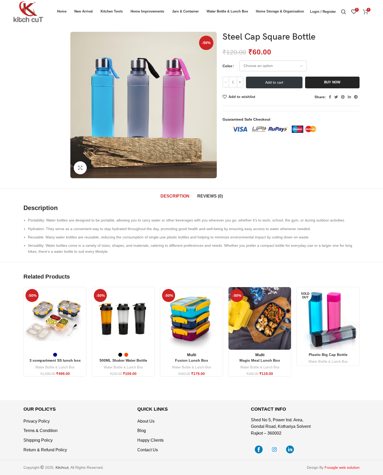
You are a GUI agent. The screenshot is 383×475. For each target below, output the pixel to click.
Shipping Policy (38, 440)
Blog (141, 430)
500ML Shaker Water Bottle (123, 360)
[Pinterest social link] (342, 97)
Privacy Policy (36, 421)
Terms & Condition (40, 430)
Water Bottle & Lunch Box (55, 367)
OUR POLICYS (39, 409)
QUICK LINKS (152, 409)
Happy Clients (150, 440)
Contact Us (147, 450)
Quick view (82, 307)
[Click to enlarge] (80, 167)
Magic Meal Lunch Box (259, 360)
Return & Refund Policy (45, 450)
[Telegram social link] (356, 97)
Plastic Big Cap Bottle (328, 355)
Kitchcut (62, 467)
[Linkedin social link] (349, 97)
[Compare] (82, 295)
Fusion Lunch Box (191, 360)
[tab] (174, 196)
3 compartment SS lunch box (55, 360)
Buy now (332, 82)
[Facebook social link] (330, 97)
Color (227, 66)
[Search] (343, 12)
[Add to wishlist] (82, 319)
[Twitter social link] (336, 97)
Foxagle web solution (342, 467)
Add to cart (274, 82)
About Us (146, 421)
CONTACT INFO (268, 409)
